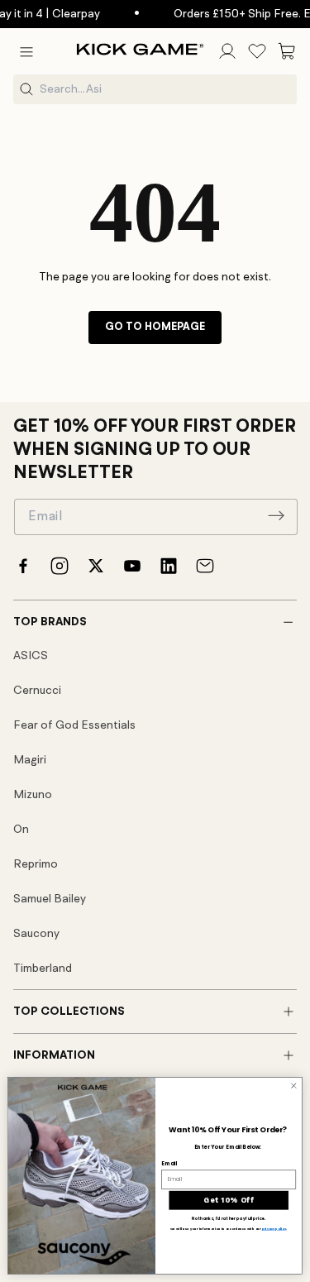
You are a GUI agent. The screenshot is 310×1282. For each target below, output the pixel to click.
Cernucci (37, 690)
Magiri (29, 760)
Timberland (42, 968)
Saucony (36, 934)
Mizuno (32, 795)
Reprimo (35, 864)
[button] (26, 51)
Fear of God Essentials (74, 725)
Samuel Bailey (49, 899)
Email (169, 1163)
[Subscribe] (276, 515)
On (21, 829)
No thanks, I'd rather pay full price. (229, 1219)
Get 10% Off (228, 1200)
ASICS (30, 656)
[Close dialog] (293, 1086)
